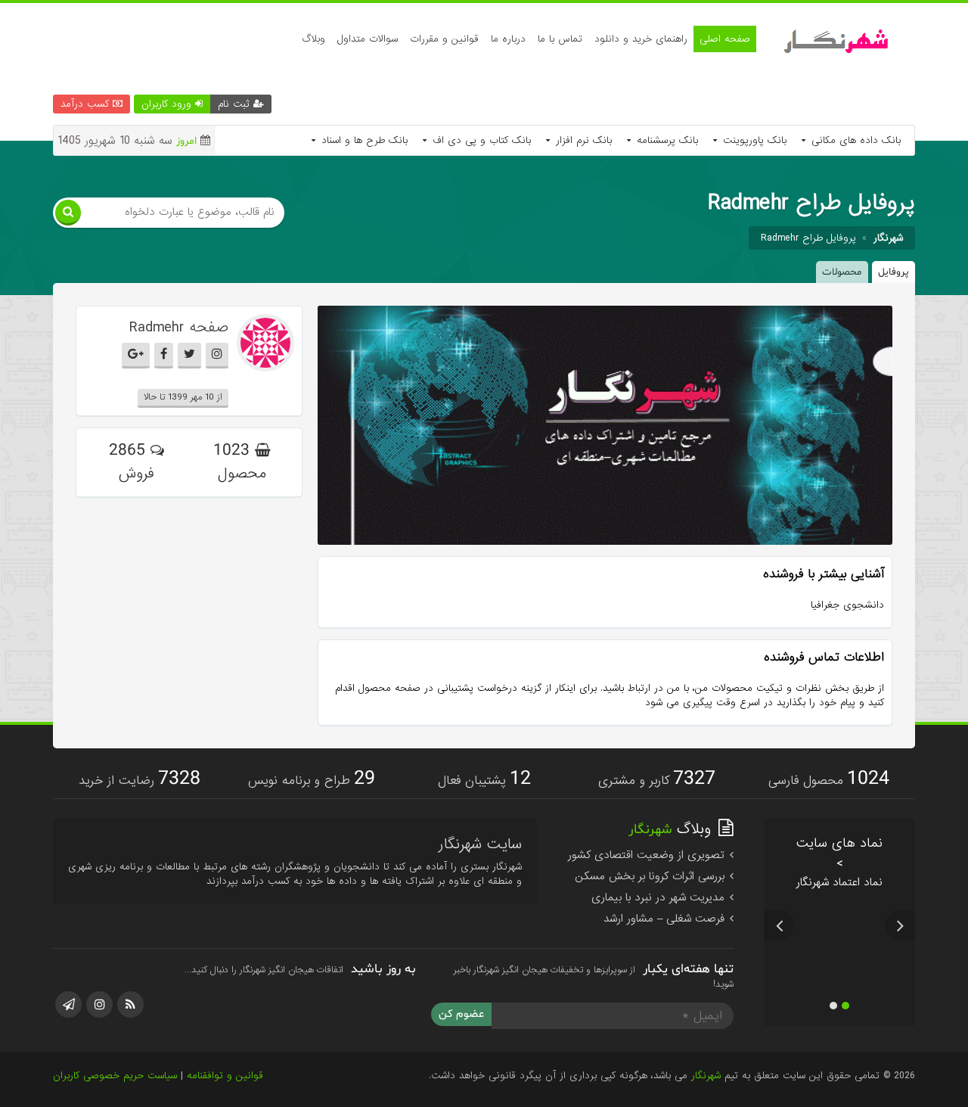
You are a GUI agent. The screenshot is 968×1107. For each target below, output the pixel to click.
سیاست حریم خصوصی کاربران (115, 1075)
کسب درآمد (86, 104)
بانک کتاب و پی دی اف (480, 140)
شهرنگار (706, 1075)
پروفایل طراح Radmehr (808, 238)
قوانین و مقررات (444, 39)
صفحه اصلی (725, 39)
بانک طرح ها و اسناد (363, 140)
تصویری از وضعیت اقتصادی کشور (648, 855)
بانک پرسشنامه (665, 140)
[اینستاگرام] (99, 1004)
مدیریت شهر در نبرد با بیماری (659, 897)
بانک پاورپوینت (752, 140)
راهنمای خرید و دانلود (640, 39)
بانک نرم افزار (582, 140)
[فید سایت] (130, 1004)
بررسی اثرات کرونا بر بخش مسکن (651, 876)
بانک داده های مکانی (854, 140)
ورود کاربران (168, 104)
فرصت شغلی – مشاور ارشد (665, 918)
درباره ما (508, 39)
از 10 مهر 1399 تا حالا (183, 397)
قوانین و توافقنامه (225, 1075)
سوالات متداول (367, 39)
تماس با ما (560, 39)
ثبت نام (235, 104)
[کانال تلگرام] (68, 1004)
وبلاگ (313, 39)
